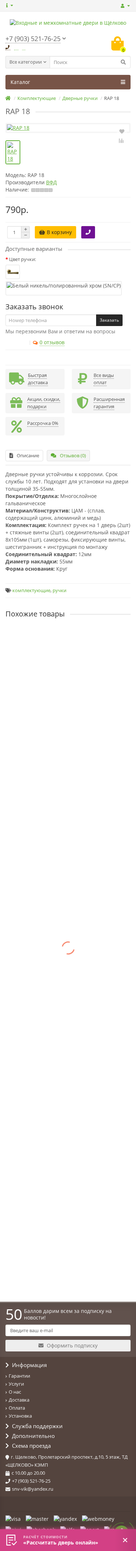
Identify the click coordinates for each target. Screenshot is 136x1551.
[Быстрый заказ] (88, 232)
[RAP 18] (68, 128)
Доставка (19, 1400)
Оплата (17, 1408)
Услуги (16, 1384)
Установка (20, 1416)
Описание (28, 455)
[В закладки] (122, 131)
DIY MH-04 (18, 846)
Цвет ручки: (22, 259)
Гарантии (19, 1376)
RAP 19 (13, 636)
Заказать (109, 320)
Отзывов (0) (73, 455)
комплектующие (31, 590)
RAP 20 (13, 697)
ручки (59, 590)
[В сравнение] (122, 141)
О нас (15, 1392)
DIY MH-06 (18, 907)
